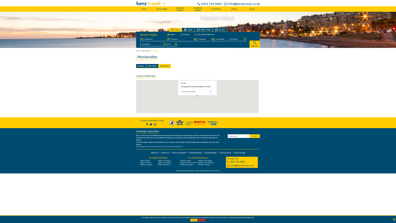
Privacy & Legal (239, 153)
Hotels (234, 9)
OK (210, 91)
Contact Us (165, 153)
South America (145, 51)
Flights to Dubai (145, 160)
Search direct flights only (205, 34)
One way (186, 34)
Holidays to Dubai (185, 160)
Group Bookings (210, 153)
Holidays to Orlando (204, 164)
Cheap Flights (161, 9)
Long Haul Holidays (180, 9)
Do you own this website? (188, 91)
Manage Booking (195, 153)
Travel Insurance (225, 153)
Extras (252, 9)
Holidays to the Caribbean (206, 162)
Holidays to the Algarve (205, 160)
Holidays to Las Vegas (186, 164)
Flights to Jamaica (145, 162)
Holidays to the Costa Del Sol (188, 162)
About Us (154, 153)
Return (172, 34)
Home (143, 9)
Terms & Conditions (179, 153)
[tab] (175, 29)
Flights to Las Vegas (146, 164)
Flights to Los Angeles (164, 162)
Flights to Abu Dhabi (164, 160)
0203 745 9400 (211, 4)
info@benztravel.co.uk (244, 4)
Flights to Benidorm (164, 164)
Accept (193, 220)
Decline (201, 220)
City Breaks (216, 9)
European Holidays (198, 9)
